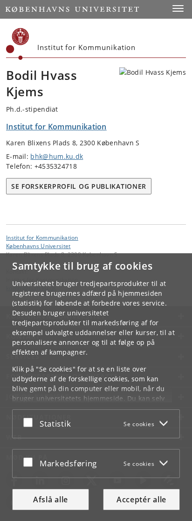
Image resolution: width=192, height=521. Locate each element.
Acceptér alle (141, 499)
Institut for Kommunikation (42, 237)
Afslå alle (50, 499)
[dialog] (96, 387)
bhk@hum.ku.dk (56, 156)
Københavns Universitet (38, 246)
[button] (178, 8)
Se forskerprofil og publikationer (78, 186)
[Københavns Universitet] (17, 44)
